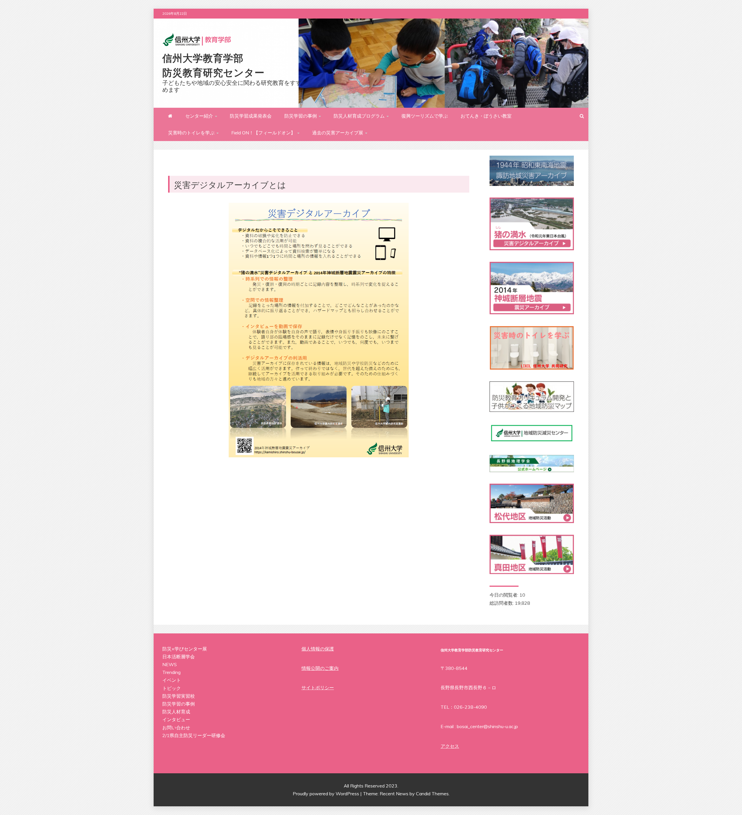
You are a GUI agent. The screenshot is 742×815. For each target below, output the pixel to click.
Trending (171, 672)
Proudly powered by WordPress (326, 793)
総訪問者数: (502, 603)
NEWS (169, 664)
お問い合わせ (176, 727)
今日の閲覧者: (504, 595)
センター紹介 (199, 116)
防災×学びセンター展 (184, 649)
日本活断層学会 (178, 656)
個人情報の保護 (317, 649)
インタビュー (176, 719)
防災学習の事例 (300, 116)
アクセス (450, 746)
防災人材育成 (176, 712)
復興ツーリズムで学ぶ (424, 116)
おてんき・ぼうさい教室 (486, 116)
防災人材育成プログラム (359, 116)
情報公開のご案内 (320, 668)
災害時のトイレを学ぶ (191, 133)
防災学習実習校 (178, 696)
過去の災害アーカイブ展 (337, 133)
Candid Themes (432, 793)
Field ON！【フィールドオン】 (263, 133)
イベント (171, 680)
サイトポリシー (317, 687)
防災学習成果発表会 (251, 116)
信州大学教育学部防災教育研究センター (213, 64)
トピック (171, 688)
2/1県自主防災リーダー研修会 (193, 735)
